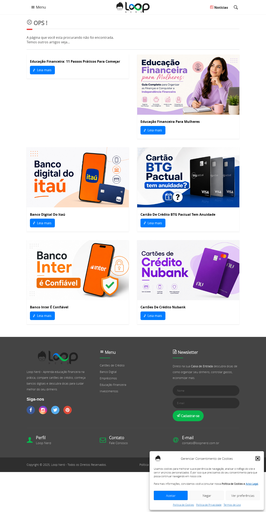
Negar (207, 495)
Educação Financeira (113, 385)
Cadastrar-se (190, 416)
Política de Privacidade (209, 504)
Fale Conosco (118, 443)
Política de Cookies (183, 504)
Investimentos (109, 391)
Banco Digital (108, 372)
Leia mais (44, 70)
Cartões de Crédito (112, 365)
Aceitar (171, 495)
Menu (41, 7)
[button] (258, 458)
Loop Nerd (43, 443)
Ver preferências (242, 495)
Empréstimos (108, 378)
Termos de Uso (232, 504)
